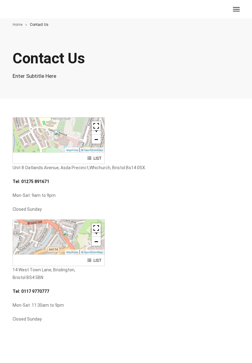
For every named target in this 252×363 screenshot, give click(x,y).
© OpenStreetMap (92, 150)
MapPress (72, 150)
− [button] (96, 139)
